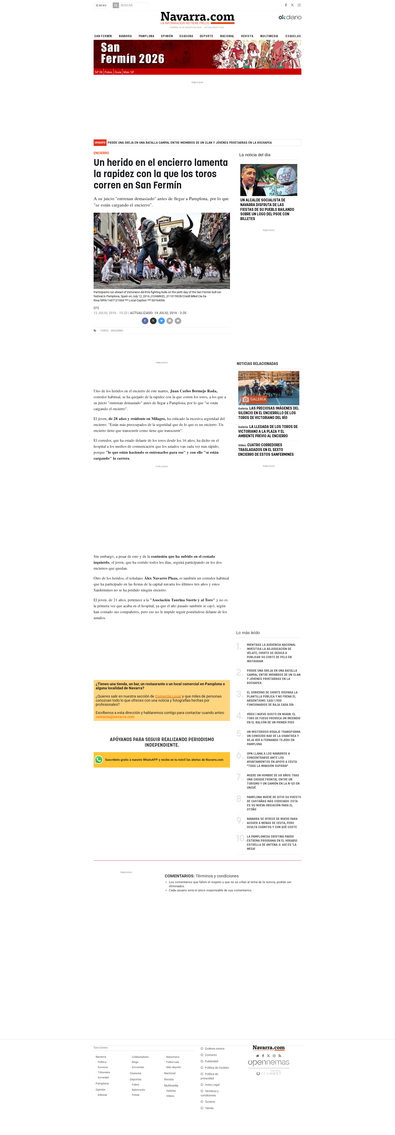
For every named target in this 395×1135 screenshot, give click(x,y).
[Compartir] (145, 320)
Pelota (135, 1094)
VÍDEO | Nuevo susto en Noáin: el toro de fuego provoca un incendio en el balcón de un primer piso (273, 718)
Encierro (117, 330)
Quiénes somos (214, 1048)
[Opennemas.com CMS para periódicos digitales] (268, 1066)
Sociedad (103, 1077)
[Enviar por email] (169, 320)
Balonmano (172, 1056)
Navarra (125, 36)
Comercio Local (168, 696)
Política (102, 1062)
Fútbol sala (172, 1062)
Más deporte (173, 1067)
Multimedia (269, 36)
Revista (247, 36)
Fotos (108, 72)
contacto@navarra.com (115, 717)
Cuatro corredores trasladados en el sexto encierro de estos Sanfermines (266, 450)
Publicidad (211, 1061)
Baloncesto (138, 1089)
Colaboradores (140, 1056)
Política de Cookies (217, 1068)
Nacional (227, 36)
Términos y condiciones (217, 875)
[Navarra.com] (197, 17)
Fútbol (135, 1084)
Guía (118, 72)
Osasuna (186, 36)
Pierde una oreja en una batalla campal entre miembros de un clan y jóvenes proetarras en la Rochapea (190, 142)
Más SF (128, 72)
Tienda (209, 1108)
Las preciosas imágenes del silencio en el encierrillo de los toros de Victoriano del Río (268, 413)
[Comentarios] (177, 320)
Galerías (171, 1090)
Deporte (207, 36)
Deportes (135, 1079)
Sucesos (103, 1067)
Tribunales (104, 1072)
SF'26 (98, 72)
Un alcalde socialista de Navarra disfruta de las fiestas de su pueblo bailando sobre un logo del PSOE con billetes (267, 210)
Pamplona (146, 36)
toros (104, 330)
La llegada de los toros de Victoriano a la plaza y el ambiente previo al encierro (268, 431)
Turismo (210, 1102)
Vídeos (170, 1095)
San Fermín (103, 36)
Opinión (167, 36)
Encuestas (138, 1067)
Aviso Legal (212, 1085)
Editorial (102, 1094)
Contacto (211, 1055)
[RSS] (280, 1056)
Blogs (135, 1062)
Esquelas (293, 36)
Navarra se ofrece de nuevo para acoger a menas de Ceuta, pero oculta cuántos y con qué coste (272, 823)
